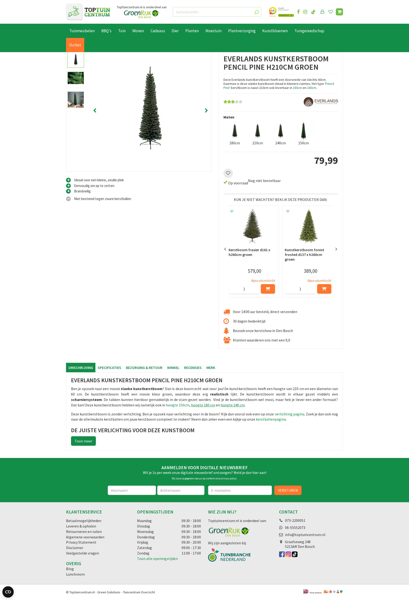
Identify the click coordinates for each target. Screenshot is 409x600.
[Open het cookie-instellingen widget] (8, 592)
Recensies (193, 367)
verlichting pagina (289, 414)
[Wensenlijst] (330, 11)
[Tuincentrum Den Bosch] (88, 12)
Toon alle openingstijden (157, 558)
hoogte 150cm (177, 405)
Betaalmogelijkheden (83, 520)
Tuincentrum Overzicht (139, 592)
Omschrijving (80, 367)
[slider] (232, 102)
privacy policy (228, 478)
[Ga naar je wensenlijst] (331, 11)
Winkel (173, 367)
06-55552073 (295, 527)
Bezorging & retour (144, 367)
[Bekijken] (339, 11)
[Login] (322, 11)
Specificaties (109, 367)
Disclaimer (74, 547)
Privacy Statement (81, 542)
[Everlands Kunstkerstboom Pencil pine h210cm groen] (150, 111)
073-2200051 (295, 520)
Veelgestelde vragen (82, 553)
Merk (210, 367)
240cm (311, 88)
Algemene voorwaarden (85, 537)
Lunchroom (75, 574)
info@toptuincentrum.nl (305, 534)
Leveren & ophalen (81, 526)
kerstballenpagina (271, 419)
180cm (297, 88)
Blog (70, 568)
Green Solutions (109, 592)
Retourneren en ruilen (84, 531)
